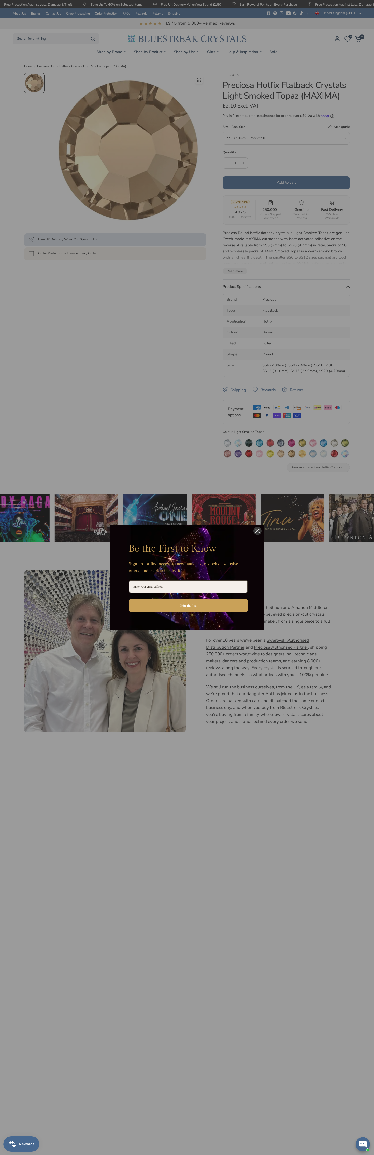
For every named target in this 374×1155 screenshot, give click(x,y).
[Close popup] (365, 1080)
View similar (323, 1124)
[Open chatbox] (363, 1144)
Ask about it (352, 1124)
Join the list (188, 605)
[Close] (257, 531)
